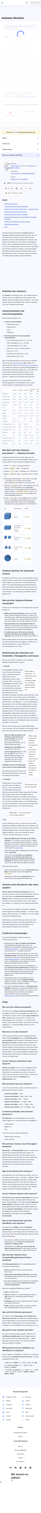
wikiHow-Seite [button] (19, 848)
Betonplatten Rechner (13, 949)
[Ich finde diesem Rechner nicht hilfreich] (12, 188)
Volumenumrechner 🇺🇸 (19, 363)
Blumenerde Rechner (12, 959)
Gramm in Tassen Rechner (30, 365)
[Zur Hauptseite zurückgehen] (10, 3)
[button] (20, 132)
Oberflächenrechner (10, 995)
